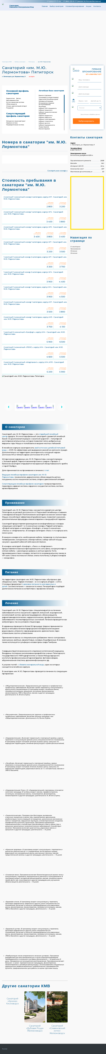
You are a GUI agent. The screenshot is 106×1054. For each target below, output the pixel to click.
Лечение (73, 253)
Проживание (75, 249)
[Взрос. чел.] (83, 98)
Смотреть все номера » (57, 171)
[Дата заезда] (84, 84)
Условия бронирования (75, 6)
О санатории (75, 247)
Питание (73, 251)
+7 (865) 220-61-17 (70, 1)
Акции (88, 6)
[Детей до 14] (96, 98)
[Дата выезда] (84, 91)
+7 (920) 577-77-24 (54, 1)
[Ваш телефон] (84, 77)
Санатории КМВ (7, 62)
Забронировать (86, 121)
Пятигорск (31, 62)
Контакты (97, 6)
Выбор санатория (56, 6)
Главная (45, 6)
